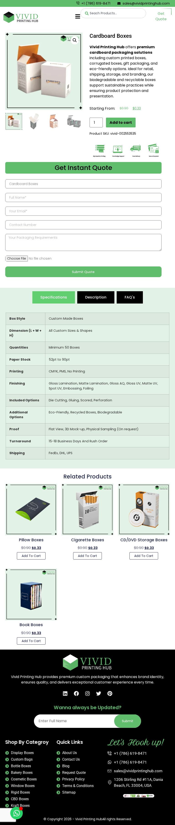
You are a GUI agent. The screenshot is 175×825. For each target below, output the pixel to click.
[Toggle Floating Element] (16, 813)
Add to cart (121, 122)
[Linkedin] (65, 693)
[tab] (53, 297)
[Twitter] (99, 693)
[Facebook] (76, 693)
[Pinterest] (110, 693)
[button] (75, 40)
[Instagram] (87, 693)
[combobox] (113, 13)
